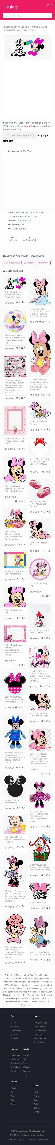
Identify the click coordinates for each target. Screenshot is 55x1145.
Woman (26, 1067)
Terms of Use (42, 1139)
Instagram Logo (40, 1022)
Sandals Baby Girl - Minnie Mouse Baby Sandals (38, 503)
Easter (13, 1071)
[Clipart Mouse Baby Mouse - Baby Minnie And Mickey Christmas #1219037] (39, 847)
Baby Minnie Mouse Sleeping (38, 422)
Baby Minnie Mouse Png (38, 544)
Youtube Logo (40, 1030)
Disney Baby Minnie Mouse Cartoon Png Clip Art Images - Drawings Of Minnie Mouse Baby (39, 384)
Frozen (26, 1055)
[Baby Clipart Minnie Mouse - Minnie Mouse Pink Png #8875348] (15, 825)
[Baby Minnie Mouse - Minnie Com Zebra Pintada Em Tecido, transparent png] (27, 47)
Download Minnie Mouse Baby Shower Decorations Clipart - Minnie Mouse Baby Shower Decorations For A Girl (14, 386)
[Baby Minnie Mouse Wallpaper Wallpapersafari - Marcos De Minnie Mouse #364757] (15, 633)
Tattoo (36, 1112)
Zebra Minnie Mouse (39, 902)
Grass (13, 1096)
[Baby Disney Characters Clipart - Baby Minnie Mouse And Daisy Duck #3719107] (15, 518)
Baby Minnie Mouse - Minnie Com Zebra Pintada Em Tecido (14, 294)
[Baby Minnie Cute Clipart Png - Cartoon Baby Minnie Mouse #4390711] (15, 470)
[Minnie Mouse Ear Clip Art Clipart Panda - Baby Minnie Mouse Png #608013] (39, 446)
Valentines (15, 1067)
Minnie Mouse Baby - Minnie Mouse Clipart (39, 714)
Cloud (13, 1088)
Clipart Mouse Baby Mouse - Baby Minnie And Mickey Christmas (40, 867)
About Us (11, 1139)
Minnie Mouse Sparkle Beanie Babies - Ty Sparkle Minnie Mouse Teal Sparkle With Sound (15, 757)
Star (12, 1100)
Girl (24, 1059)
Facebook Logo (40, 1034)
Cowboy (26, 1071)
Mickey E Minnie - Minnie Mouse (13, 801)
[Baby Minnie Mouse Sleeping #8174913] (39, 410)
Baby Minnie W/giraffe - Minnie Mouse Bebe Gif (40, 953)
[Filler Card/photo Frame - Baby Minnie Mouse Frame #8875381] (15, 420)
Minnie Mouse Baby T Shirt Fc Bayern (39, 631)
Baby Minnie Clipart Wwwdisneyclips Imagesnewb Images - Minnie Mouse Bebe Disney (15, 952)
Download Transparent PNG (20, 135)
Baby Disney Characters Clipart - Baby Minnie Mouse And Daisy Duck (14, 535)
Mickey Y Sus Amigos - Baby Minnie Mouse (15, 572)
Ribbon (37, 1108)
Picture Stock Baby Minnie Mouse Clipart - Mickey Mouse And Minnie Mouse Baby (40, 312)
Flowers (37, 1096)
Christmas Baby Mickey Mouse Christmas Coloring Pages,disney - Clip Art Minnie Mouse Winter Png (15, 896)
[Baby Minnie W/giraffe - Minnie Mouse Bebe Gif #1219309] (39, 932)
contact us (29, 126)
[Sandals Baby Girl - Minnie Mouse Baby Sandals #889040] (39, 489)
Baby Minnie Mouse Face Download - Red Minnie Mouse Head (14, 699)
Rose (36, 1100)
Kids (25, 1075)
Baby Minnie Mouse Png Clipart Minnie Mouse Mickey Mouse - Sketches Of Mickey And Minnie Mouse (40, 759)
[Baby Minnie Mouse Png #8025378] (15, 597)
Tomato (14, 1034)
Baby (25, 1063)
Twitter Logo (39, 1026)
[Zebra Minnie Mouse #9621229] (39, 891)
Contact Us (22, 1139)
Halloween (15, 1059)
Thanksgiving (17, 1063)
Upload (49, 4)
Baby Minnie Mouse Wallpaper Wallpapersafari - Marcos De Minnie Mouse (13, 650)
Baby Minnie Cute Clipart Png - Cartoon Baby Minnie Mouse (14, 488)
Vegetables (16, 1030)
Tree (13, 1104)
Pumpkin (14, 1038)
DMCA (31, 1139)
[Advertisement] (27, 88)
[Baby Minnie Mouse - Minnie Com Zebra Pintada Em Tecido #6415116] (15, 283)
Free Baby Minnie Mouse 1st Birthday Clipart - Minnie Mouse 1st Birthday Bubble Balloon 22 (40, 676)
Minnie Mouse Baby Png (38, 584)
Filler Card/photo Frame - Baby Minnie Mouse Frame (15, 440)
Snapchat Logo (40, 1038)
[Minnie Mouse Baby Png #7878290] (39, 569)
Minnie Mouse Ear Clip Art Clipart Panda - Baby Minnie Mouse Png (40, 462)
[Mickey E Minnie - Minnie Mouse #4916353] (15, 786)
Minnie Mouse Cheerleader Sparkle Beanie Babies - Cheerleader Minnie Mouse (39, 816)
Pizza (13, 1022)
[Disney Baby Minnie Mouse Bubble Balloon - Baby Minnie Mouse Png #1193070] (15, 321)
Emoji (36, 1092)
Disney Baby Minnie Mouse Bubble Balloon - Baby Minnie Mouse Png (15, 339)
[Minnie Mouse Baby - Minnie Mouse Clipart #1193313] (39, 702)
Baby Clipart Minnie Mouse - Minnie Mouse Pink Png (15, 839)
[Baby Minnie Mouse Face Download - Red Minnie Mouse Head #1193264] (15, 683)
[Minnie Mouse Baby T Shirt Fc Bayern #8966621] (39, 615)
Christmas (15, 1055)
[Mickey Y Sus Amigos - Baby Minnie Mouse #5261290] (15, 560)
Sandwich (15, 1026)
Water (36, 1104)
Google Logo (39, 1042)
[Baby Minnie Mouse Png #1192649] (39, 529)
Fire (12, 1092)
